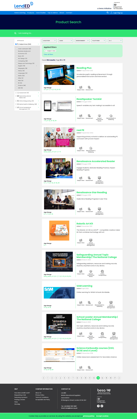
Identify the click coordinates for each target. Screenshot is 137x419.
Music (21, 56)
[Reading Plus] (59, 75)
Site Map (17, 404)
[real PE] (59, 137)
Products (30, 13)
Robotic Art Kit (85, 223)
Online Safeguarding (26, 101)
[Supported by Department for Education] (118, 5)
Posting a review (19, 400)
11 (89, 378)
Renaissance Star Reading (92, 192)
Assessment (24, 93)
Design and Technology (26, 63)
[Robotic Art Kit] (59, 231)
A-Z (110, 41)
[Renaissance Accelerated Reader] (59, 168)
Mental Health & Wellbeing (28, 104)
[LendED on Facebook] (98, 406)
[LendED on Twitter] (102, 406)
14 (102, 378)
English (21, 66)
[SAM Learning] (59, 293)
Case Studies (41, 13)
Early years (47, 152)
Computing (23, 61)
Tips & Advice (53, 13)
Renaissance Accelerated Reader (96, 161)
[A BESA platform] (104, 8)
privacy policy (88, 416)
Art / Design (22, 58)
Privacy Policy (40, 395)
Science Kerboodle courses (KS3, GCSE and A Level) (95, 349)
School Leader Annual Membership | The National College (97, 318)
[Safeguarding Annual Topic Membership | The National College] (59, 262)
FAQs (16, 402)
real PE (80, 130)
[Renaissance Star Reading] (59, 199)
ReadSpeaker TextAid (89, 99)
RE (20, 83)
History (21, 71)
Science (22, 85)
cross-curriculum (24, 49)
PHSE (20, 80)
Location (46, 41)
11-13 (54, 89)
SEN (20, 88)
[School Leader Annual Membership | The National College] (59, 324)
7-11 (51, 89)
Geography (22, 68)
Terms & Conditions (42, 397)
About (62, 13)
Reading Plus (84, 67)
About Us (38, 393)
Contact (69, 13)
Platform (95, 41)
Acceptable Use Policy (43, 400)
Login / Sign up (118, 13)
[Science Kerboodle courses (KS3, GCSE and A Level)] (59, 355)
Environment (80, 41)
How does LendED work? (22, 393)
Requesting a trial (20, 395)
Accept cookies (102, 416)
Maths (21, 75)
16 (110, 378)
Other (20, 78)
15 (106, 378)
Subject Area (25, 44)
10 (85, 378)
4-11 (45, 89)
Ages (61, 41)
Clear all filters (48, 54)
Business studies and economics (24, 52)
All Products (20, 40)
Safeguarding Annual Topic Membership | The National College (97, 256)
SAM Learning (84, 285)
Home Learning (19, 13)
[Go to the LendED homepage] (23, 5)
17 (115, 378)
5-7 (48, 89)
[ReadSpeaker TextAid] (59, 106)
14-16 (58, 89)
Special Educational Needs (25, 96)
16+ (56, 121)
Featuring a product (20, 397)
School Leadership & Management (25, 108)
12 (94, 378)
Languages (22, 73)
